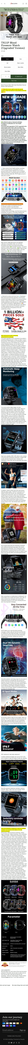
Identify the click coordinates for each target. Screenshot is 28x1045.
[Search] (4, 3)
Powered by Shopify (19, 1039)
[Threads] (19, 1043)
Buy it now (14, 80)
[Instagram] (9, 1043)
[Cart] (26, 3)
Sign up (23, 1030)
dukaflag (10, 1039)
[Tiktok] (14, 1043)
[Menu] (1, 3)
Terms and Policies (14, 1036)
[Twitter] (16, 1043)
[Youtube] (11, 1043)
